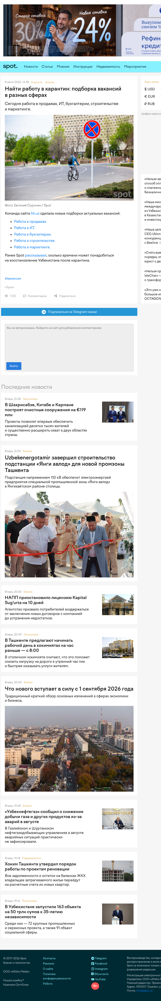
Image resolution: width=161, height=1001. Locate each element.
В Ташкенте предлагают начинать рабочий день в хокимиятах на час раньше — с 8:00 (39, 645)
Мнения (63, 67)
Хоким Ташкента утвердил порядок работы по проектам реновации (40, 866)
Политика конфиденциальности (57, 976)
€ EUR (149, 97)
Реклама (48, 963)
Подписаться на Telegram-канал (71, 312)
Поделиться (66, 296)
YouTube (99, 979)
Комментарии (37, 296)
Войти (14, 366)
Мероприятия (135, 67)
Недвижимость (108, 67)
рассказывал (36, 255)
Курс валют (151, 81)
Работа (47, 983)
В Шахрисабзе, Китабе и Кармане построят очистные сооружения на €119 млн (45, 409)
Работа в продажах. (30, 221)
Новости (31, 67)
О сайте (48, 968)
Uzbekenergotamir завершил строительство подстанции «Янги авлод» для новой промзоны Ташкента (65, 463)
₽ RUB (149, 104)
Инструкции (82, 67)
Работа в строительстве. (34, 241)
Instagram (101, 968)
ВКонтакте (101, 974)
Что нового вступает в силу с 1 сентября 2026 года (69, 689)
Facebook (100, 963)
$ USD (149, 89)
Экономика (30, 399)
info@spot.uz (144, 990)
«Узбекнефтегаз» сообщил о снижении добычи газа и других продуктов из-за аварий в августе (44, 816)
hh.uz (35, 213)
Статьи (47, 67)
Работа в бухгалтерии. (33, 234)
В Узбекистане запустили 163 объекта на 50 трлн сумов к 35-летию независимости (43, 911)
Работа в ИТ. (24, 228)
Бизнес (27, 451)
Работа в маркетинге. (32, 247)
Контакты (49, 958)
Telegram (100, 958)
